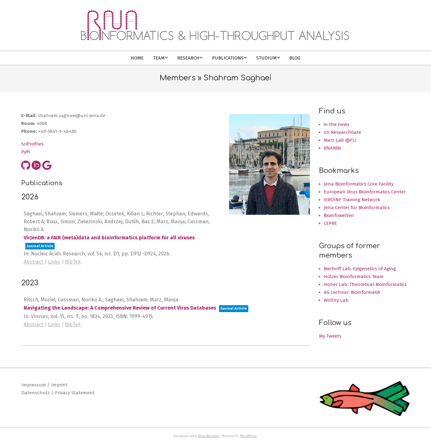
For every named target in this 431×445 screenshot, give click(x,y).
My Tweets (330, 336)
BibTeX (73, 262)
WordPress (248, 435)
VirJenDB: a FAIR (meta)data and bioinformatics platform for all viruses (109, 238)
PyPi (25, 152)
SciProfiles (32, 144)
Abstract (33, 262)
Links (54, 262)
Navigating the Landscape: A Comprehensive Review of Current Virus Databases (120, 308)
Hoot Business (209, 435)
